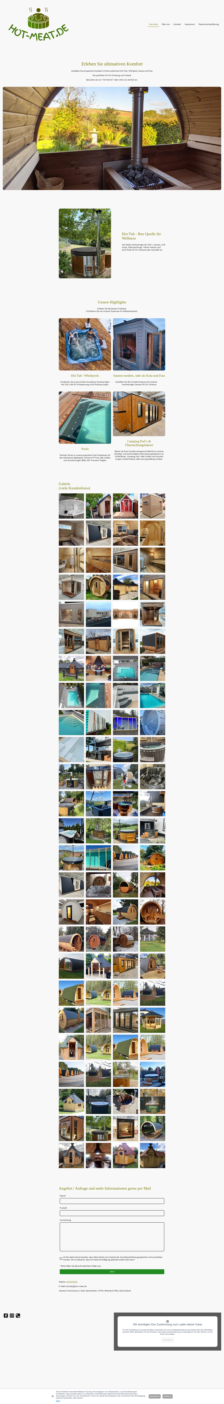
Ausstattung (65, 1220)
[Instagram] (12, 1315)
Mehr (58, 1401)
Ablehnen (168, 1396)
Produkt (63, 1208)
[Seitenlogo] (38, 24)
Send (112, 1271)
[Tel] (18, 1315)
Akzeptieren (168, 1340)
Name (63, 1196)
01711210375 (71, 1282)
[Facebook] (6, 1315)
